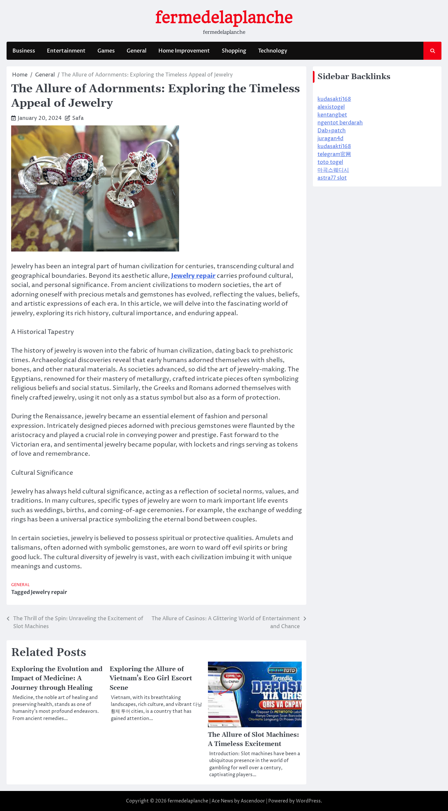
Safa (78, 118)
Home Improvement (184, 51)
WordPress (308, 801)
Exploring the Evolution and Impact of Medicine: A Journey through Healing (57, 678)
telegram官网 (334, 154)
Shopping (234, 51)
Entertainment (66, 51)
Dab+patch (331, 130)
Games (106, 51)
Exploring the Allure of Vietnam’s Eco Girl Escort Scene (151, 678)
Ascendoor (253, 801)
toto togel (330, 162)
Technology (272, 51)
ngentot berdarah (340, 122)
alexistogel (331, 107)
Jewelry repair (49, 592)
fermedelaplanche (224, 17)
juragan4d (330, 138)
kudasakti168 (334, 99)
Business (23, 51)
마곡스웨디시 (333, 170)
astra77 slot (332, 178)
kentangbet (332, 115)
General (137, 51)
